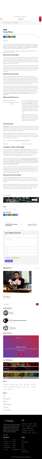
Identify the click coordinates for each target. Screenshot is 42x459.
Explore (21, 354)
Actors (11, 311)
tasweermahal (7, 34)
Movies (15, 209)
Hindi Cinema (33, 384)
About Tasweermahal (7, 398)
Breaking (17, 384)
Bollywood (5, 209)
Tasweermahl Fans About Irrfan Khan (18, 320)
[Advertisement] (21, 8)
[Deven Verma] (5, 328)
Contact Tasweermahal (7, 404)
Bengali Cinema (6, 384)
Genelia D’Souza (29, 103)
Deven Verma (13, 328)
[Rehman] (5, 313)
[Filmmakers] (21, 371)
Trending (9, 389)
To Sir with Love (6, 296)
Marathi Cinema (19, 386)
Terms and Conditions (7, 409)
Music (29, 386)
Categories (5, 401)
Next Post (34, 223)
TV (12, 389)
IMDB (9, 195)
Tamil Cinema (33, 386)
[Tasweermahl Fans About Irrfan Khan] (5, 320)
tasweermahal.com (27, 457)
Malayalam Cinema (12, 386)
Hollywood (5, 386)
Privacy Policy (5, 407)
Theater (5, 389)
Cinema (10, 209)
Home (4, 395)
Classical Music (26, 384)
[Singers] (21, 377)
